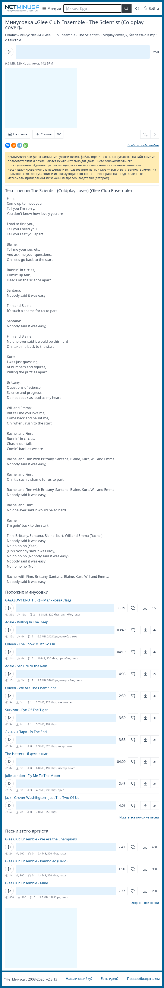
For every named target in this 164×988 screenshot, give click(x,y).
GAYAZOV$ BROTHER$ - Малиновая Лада (38, 600)
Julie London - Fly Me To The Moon (32, 776)
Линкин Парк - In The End (26, 732)
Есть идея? (107, 978)
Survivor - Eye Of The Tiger (26, 710)
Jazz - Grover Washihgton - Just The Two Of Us (42, 797)
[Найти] (126, 8)
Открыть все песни (141, 903)
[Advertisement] (41, 98)
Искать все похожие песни (136, 817)
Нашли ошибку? (78, 978)
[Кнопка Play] (9, 52)
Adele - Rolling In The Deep (26, 622)
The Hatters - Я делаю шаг (26, 754)
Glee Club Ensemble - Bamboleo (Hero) (36, 861)
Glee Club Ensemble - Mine (26, 883)
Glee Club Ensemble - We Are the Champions (41, 839)
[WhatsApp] (25, 145)
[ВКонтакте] (7, 145)
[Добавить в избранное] (129, 608)
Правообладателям (140, 978)
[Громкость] (134, 8)
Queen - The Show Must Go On (30, 644)
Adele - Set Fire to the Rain (26, 666)
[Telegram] (19, 145)
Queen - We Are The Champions (30, 688)
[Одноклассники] (13, 145)
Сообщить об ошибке (140, 145)
